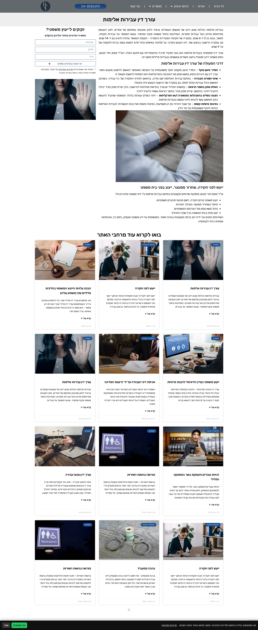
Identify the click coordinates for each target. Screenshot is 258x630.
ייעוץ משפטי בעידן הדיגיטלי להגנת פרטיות (193, 382)
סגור (6, 625)
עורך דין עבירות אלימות (204, 288)
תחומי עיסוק (181, 6)
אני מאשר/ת (19, 625)
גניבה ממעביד (146, 568)
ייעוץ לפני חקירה (145, 288)
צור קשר (135, 6)
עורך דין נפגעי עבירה (78, 475)
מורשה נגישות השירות (141, 475)
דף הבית (219, 6)
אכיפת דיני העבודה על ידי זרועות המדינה (130, 382)
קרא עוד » (214, 313)
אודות (201, 6)
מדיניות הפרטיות (66, 69)
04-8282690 (90, 6)
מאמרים (157, 6)
